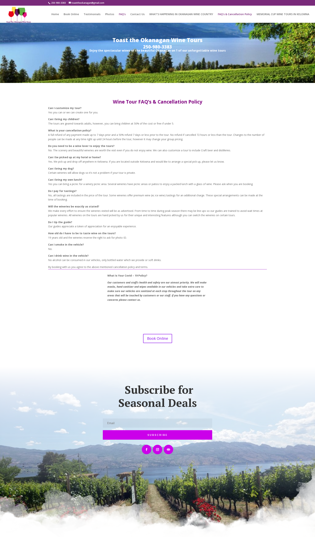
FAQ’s (122, 14)
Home (55, 14)
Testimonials (92, 14)
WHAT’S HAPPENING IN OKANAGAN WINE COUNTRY (181, 14)
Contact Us (137, 14)
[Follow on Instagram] (157, 449)
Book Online (71, 14)
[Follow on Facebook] (146, 449)
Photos (109, 14)
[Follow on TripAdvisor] (168, 449)
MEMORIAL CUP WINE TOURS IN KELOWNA (283, 14)
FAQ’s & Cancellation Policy (235, 14)
